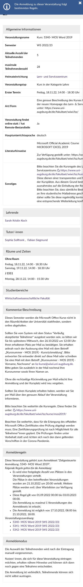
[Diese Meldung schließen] (80, 3)
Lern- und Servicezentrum (52, 76)
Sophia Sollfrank (15, 240)
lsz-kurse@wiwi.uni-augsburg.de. (54, 364)
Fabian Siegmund (37, 240)
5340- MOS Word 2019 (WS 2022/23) (36, 522)
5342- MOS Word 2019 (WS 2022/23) (36, 529)
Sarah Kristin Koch (16, 220)
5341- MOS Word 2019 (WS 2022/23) (36, 526)
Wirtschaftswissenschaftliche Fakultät (27, 298)
